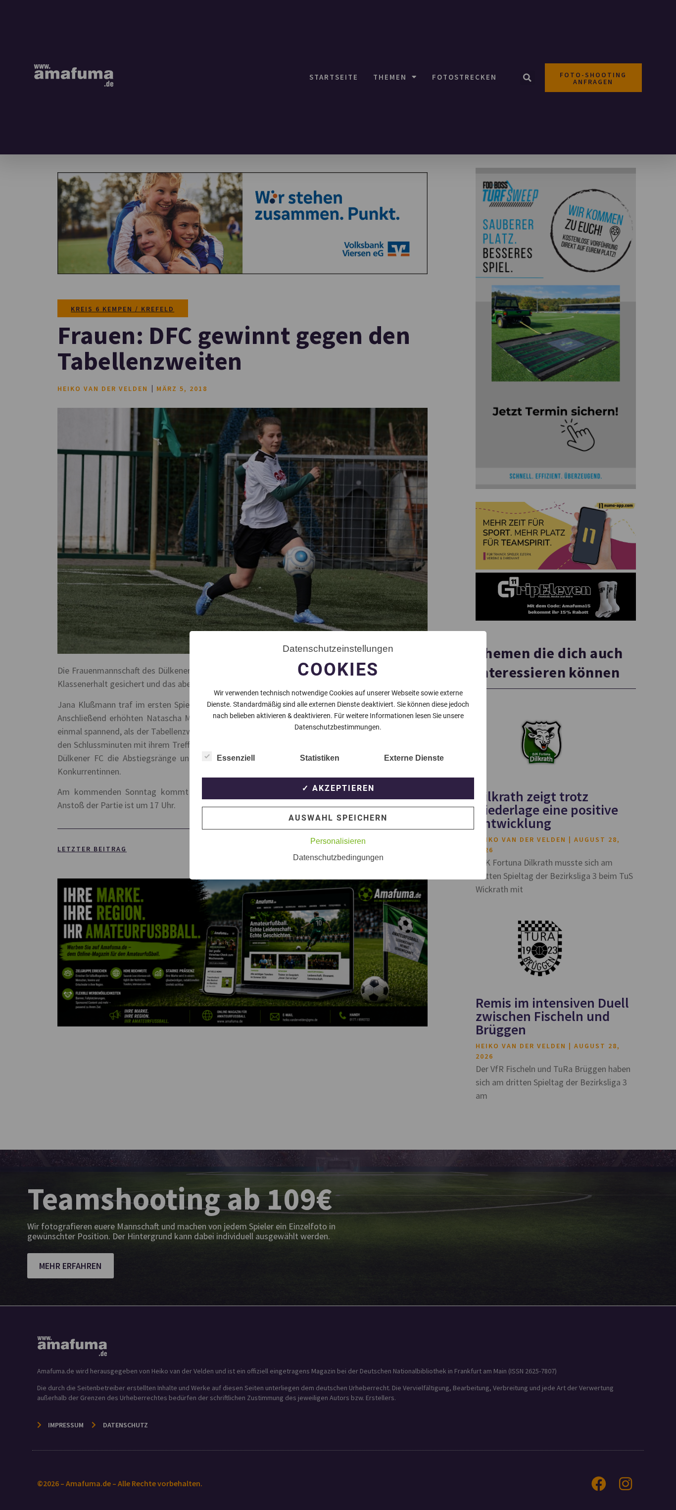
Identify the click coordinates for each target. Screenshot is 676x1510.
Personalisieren (338, 841)
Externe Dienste (414, 758)
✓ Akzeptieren (338, 788)
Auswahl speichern (338, 818)
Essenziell (236, 758)
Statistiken (319, 758)
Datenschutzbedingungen (338, 857)
